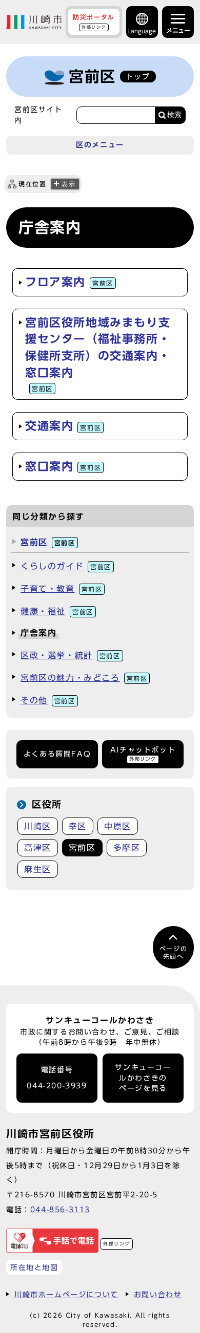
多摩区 (127, 848)
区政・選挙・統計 (71, 655)
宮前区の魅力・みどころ (84, 678)
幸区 (78, 826)
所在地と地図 (34, 1267)
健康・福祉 (57, 611)
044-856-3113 (60, 1209)
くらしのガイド (66, 566)
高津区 (37, 848)
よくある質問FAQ (57, 754)
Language (142, 31)
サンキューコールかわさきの (143, 1078)
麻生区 (37, 869)
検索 (174, 115)
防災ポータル (94, 21)
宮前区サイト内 (38, 114)
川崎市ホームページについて (66, 1294)
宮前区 (48, 542)
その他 (48, 700)
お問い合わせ (158, 1294)
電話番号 (57, 1077)
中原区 (117, 826)
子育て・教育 (61, 589)
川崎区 (37, 826)
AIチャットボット (142, 753)
